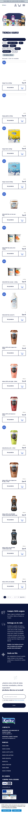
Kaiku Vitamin (6, 771)
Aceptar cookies (17, 810)
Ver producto (10, 87)
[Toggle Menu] (24, 5)
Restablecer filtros (8, 55)
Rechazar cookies (6, 810)
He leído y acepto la (14, 700)
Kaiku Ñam (5, 767)
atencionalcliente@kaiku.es (8, 738)
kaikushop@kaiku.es (7, 733)
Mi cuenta (6, 776)
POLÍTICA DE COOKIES (11, 807)
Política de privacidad (19, 700)
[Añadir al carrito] (22, 87)
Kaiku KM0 (5, 745)
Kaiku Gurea (6, 749)
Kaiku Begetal (6, 758)
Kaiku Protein (6, 764)
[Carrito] (19, 5)
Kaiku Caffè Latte (7, 752)
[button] (12, 45)
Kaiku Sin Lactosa (7, 755)
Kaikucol (5, 761)
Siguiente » (22, 597)
